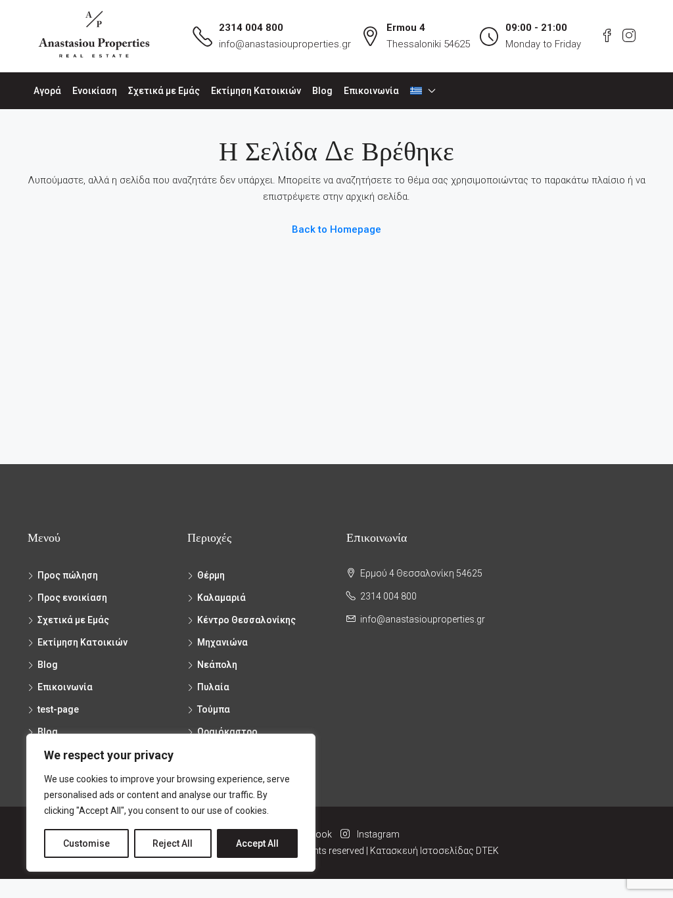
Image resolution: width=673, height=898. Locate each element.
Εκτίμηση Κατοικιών (256, 90)
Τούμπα (213, 709)
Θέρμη (211, 575)
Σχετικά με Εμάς (164, 90)
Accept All (257, 843)
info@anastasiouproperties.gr (285, 44)
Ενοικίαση (94, 90)
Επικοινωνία (371, 90)
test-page (58, 709)
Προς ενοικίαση (72, 597)
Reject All (172, 843)
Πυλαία (213, 687)
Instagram (377, 834)
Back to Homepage (336, 229)
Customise (86, 843)
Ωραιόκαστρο (227, 731)
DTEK (487, 850)
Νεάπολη (217, 664)
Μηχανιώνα (222, 642)
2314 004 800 (251, 28)
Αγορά (47, 90)
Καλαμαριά (221, 597)
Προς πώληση (67, 575)
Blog (322, 90)
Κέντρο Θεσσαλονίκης (246, 620)
